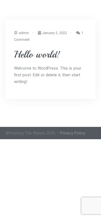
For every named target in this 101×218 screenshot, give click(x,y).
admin (24, 33)
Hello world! (37, 54)
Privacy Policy (72, 133)
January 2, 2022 (54, 33)
